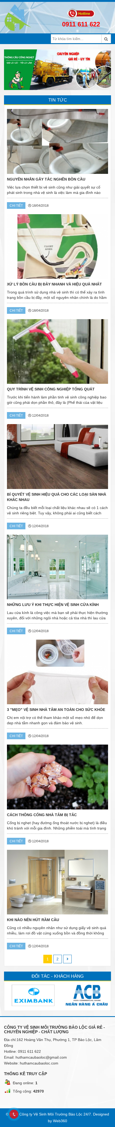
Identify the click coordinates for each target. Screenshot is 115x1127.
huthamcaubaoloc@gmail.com (41, 1057)
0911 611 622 (81, 24)
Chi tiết (16, 206)
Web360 (60, 1121)
